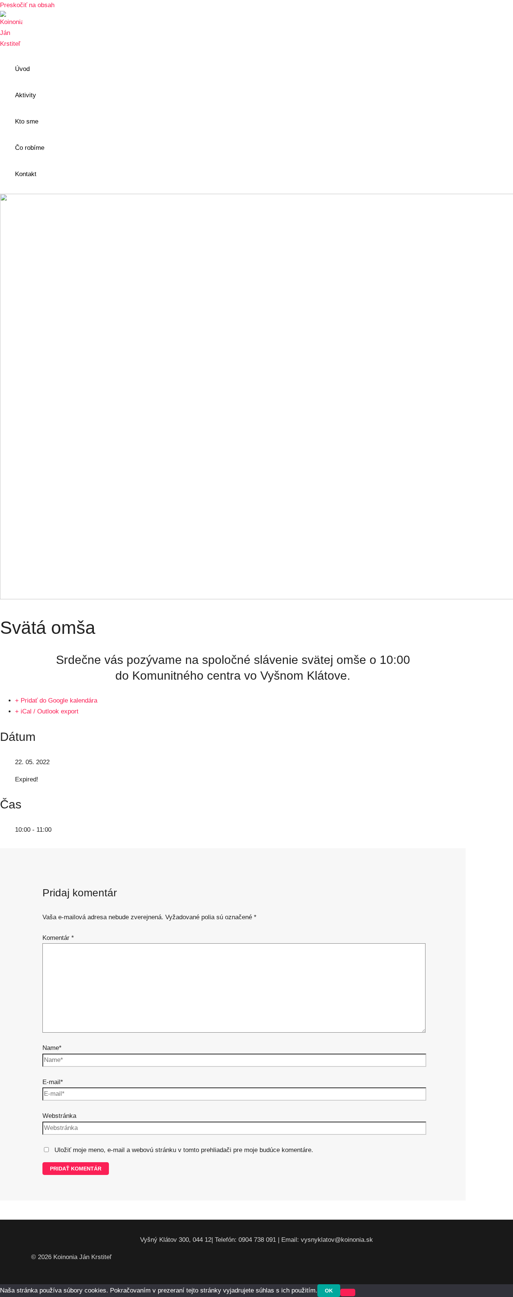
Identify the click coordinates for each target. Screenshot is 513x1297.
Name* (52, 1047)
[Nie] (347, 1292)
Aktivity (25, 95)
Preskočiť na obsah (27, 5)
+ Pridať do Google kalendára (56, 700)
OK (329, 1291)
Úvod (22, 68)
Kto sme (26, 121)
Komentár (58, 937)
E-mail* (52, 1082)
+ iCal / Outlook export (46, 711)
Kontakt (25, 174)
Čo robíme (29, 147)
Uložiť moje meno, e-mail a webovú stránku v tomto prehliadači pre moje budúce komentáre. (183, 1150)
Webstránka (59, 1115)
